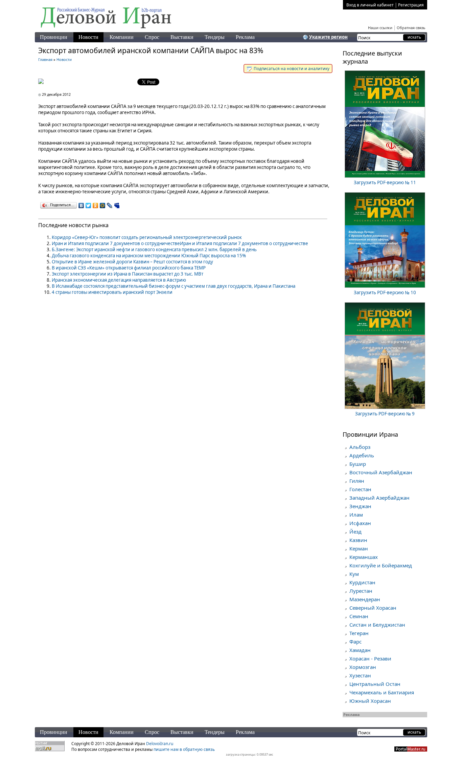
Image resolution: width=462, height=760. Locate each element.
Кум (354, 573)
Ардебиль (361, 455)
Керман (358, 548)
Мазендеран (364, 599)
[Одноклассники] (95, 205)
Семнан (358, 616)
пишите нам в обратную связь (184, 749)
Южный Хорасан (370, 700)
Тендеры (215, 37)
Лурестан (360, 590)
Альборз (359, 446)
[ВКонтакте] (81, 205)
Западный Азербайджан (379, 497)
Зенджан (360, 506)
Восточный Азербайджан (380, 472)
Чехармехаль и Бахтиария (381, 692)
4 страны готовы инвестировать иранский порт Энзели (112, 292)
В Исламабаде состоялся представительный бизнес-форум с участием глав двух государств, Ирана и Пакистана (173, 286)
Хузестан (360, 675)
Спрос (152, 37)
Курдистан (362, 582)
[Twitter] (88, 205)
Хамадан (360, 650)
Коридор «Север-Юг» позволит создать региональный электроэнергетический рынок (147, 237)
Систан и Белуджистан (377, 624)
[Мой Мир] (102, 205)
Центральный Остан (374, 683)
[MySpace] (116, 205)
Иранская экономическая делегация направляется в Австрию (119, 280)
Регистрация (411, 5)
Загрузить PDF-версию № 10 (385, 292)
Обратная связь (411, 27)
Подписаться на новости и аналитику (291, 68)
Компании (122, 37)
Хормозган (362, 667)
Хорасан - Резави (370, 658)
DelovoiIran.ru (159, 743)
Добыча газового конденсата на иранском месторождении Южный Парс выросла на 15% (149, 256)
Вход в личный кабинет (370, 5)
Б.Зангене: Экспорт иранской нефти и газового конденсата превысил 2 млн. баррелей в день (154, 249)
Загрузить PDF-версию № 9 (385, 414)
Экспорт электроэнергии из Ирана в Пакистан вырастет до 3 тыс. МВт (127, 274)
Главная (45, 59)
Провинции (53, 37)
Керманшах (363, 556)
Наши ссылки (380, 27)
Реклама (245, 37)
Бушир (357, 463)
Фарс (355, 641)
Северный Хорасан (372, 607)
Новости (88, 37)
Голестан (360, 489)
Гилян (356, 480)
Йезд (355, 531)
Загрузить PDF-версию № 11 (385, 182)
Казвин (358, 540)
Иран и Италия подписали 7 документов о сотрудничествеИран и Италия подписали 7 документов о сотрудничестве (180, 243)
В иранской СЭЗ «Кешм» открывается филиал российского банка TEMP (129, 268)
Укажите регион (328, 37)
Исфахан (360, 523)
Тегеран (359, 633)
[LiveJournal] (109, 205)
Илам (356, 514)
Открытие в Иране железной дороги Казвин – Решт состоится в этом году (132, 262)
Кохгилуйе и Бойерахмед (380, 565)
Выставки (181, 37)
